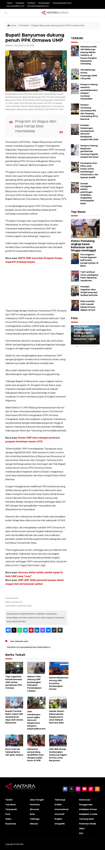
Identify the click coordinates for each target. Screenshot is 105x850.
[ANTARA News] (55, 13)
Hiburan (34, 823)
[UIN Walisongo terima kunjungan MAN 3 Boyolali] (75, 73)
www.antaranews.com (62, 3)
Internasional (61, 809)
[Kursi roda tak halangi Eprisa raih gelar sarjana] (14, 740)
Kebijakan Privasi (88, 809)
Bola (32, 814)
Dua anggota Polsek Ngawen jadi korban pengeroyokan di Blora (89, 260)
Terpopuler (19, 3)
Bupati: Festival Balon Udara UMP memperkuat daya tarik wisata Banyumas (14, 717)
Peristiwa (25, 25)
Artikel (58, 804)
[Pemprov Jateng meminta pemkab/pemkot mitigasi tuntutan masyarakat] (75, 88)
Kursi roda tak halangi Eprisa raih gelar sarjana (14, 752)
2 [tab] (81, 346)
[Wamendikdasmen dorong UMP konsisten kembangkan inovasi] (58, 668)
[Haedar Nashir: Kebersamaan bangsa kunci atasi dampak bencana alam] (58, 702)
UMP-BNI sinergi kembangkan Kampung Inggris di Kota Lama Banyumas (58, 755)
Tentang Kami (44, 3)
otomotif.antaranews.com (38, 6)
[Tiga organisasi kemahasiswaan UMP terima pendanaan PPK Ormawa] (14, 667)
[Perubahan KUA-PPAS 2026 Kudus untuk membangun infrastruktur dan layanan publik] (75, 167)
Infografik (60, 823)
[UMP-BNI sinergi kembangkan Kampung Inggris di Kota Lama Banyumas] (58, 740)
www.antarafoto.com (15, 6)
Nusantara (10, 823)
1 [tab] (77, 346)
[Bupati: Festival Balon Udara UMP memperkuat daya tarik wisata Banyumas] (14, 702)
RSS (81, 833)
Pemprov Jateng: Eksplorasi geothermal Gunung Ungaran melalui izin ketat (89, 151)
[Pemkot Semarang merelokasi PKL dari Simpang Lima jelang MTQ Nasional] (75, 108)
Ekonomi (34, 809)
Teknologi (60, 800)
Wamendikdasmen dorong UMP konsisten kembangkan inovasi (58, 683)
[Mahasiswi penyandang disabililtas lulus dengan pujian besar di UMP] (36, 740)
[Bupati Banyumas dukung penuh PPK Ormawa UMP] (85, 228)
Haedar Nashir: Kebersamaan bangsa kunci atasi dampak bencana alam (56, 717)
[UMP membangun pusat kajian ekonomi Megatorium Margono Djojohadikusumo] (36, 702)
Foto (74, 318)
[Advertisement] (36, 286)
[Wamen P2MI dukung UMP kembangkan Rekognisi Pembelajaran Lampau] (36, 667)
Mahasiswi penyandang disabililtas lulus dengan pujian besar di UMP (35, 755)
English (58, 819)
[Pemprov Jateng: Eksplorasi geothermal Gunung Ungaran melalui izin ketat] (75, 149)
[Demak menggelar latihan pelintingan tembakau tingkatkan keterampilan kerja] (75, 187)
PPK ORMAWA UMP (19, 641)
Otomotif (59, 814)
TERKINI (77, 38)
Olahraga (34, 819)
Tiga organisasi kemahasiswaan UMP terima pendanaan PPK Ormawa (13, 682)
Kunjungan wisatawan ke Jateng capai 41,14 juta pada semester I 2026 (85, 333)
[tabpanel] (85, 334)
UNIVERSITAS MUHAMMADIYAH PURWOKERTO (28, 647)
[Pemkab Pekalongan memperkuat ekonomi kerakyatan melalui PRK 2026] (75, 129)
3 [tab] (85, 346)
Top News (31, 3)
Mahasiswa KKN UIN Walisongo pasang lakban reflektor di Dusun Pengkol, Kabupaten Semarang (88, 55)
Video (8, 819)
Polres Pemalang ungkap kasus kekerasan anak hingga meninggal (83, 245)
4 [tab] (89, 346)
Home (13, 25)
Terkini (9, 3)
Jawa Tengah (37, 800)
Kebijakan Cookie (88, 814)
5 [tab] (93, 346)
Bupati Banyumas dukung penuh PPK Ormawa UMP (58, 25)
